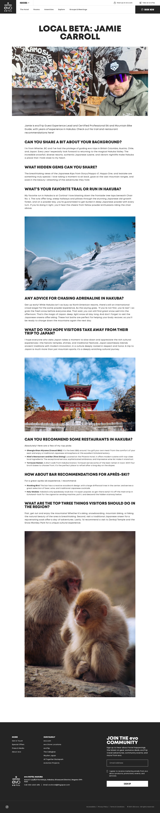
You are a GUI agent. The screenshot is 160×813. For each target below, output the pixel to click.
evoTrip (47, 748)
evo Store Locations (52, 744)
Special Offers (18, 744)
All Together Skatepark (53, 759)
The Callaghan (50, 752)
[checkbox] (107, 771)
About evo (16, 752)
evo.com (47, 741)
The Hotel (24, 9)
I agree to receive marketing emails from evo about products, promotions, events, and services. (128, 774)
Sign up (127, 783)
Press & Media (18, 748)
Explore (61, 9)
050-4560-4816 (34, 785)
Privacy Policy (103, 807)
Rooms (36, 9)
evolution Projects (51, 763)
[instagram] (7, 807)
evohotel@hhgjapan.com (59, 785)
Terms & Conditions (117, 807)
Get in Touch (17, 741)
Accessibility (91, 807)
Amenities (49, 9)
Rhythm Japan (50, 755)
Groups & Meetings (78, 9)
